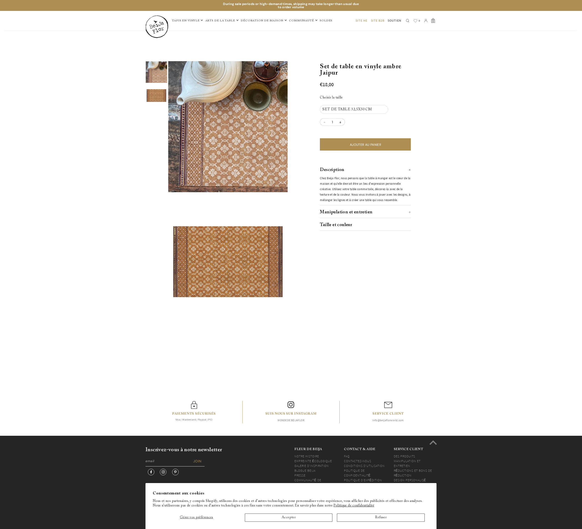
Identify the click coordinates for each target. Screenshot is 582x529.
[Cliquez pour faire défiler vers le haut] (433, 442)
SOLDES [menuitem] (326, 20)
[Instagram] (163, 472)
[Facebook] (151, 472)
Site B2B (377, 20)
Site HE (361, 20)
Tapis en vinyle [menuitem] (186, 20)
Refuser (380, 517)
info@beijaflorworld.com (388, 420)
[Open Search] (408, 21)
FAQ (347, 456)
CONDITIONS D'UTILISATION (364, 466)
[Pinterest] (175, 472)
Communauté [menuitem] (301, 20)
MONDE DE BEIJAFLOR (291, 420)
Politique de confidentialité (354, 505)
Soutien (394, 20)
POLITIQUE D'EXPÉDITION (363, 480)
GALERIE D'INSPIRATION (311, 466)
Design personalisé (410, 480)
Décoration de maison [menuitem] (262, 20)
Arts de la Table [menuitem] (220, 20)
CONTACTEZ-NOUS (357, 461)
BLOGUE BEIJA (305, 471)
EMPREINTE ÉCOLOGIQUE (313, 461)
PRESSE (300, 475)
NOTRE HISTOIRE (306, 456)
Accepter (289, 517)
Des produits (404, 456)
